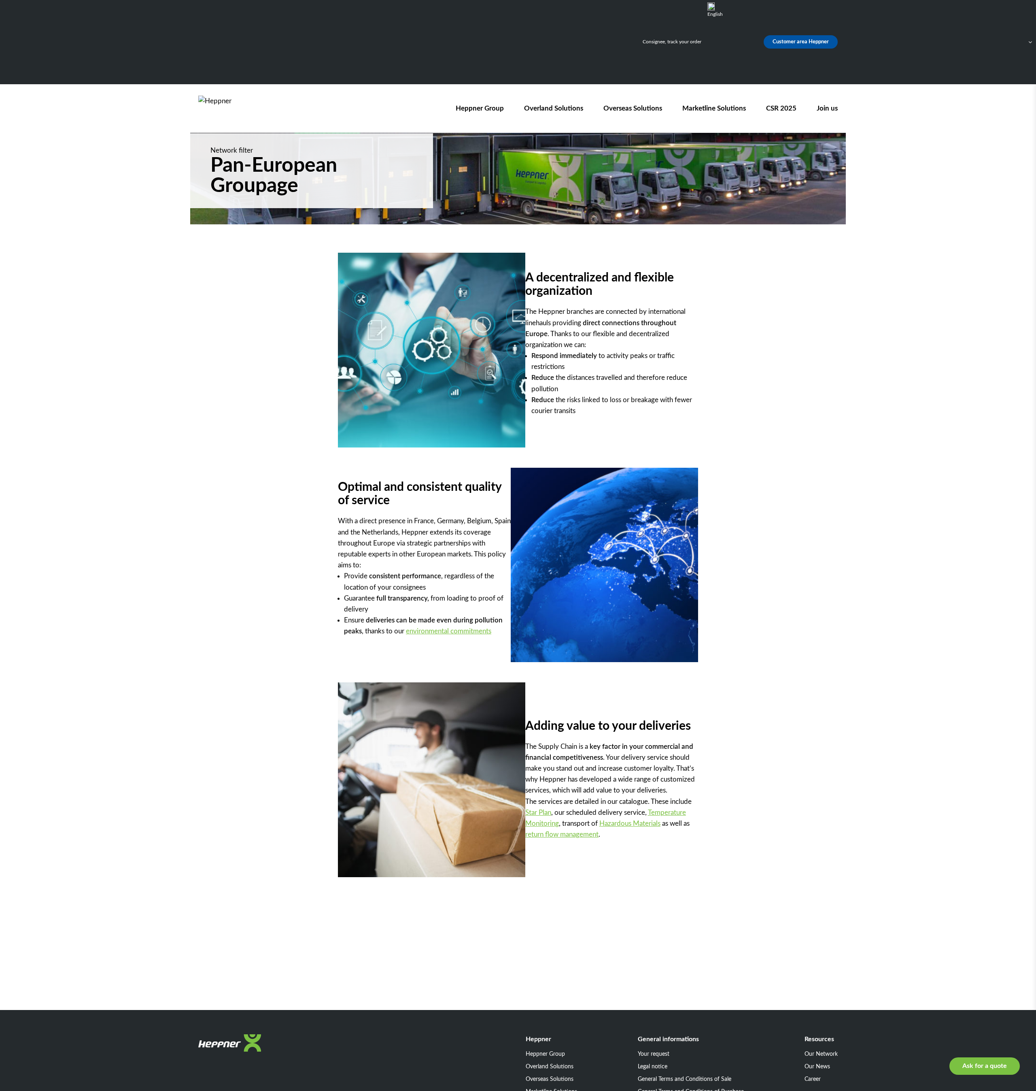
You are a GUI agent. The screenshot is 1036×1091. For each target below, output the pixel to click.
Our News (817, 1067)
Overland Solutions (553, 108)
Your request (653, 1054)
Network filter (231, 150)
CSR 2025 (781, 108)
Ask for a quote (984, 1066)
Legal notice (652, 1067)
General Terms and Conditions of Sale (684, 1079)
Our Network (821, 1054)
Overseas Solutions (632, 108)
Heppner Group (480, 108)
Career (813, 1079)
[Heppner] (244, 108)
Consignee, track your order (672, 41)
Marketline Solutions (714, 108)
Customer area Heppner (801, 42)
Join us (827, 108)
